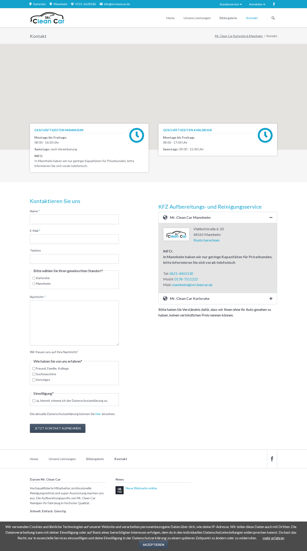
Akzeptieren (153, 544)
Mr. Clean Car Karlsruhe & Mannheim (239, 36)
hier (99, 414)
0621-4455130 (181, 273)
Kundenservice (229, 4)
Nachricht (38, 297)
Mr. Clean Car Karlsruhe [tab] (189, 298)
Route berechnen (207, 240)
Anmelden (255, 4)
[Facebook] (274, 4)
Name (37, 211)
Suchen (273, 18)
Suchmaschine (46, 374)
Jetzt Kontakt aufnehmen (58, 428)
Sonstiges (43, 380)
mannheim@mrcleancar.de (192, 284)
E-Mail (37, 230)
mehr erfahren (273, 538)
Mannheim (43, 283)
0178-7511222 (186, 279)
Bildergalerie (95, 459)
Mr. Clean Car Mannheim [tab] (190, 217)
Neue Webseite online (141, 488)
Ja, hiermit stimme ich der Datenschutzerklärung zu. (72, 400)
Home (34, 459)
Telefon (35, 250)
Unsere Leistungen (62, 459)
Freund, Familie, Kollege (52, 368)
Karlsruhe (43, 278)
